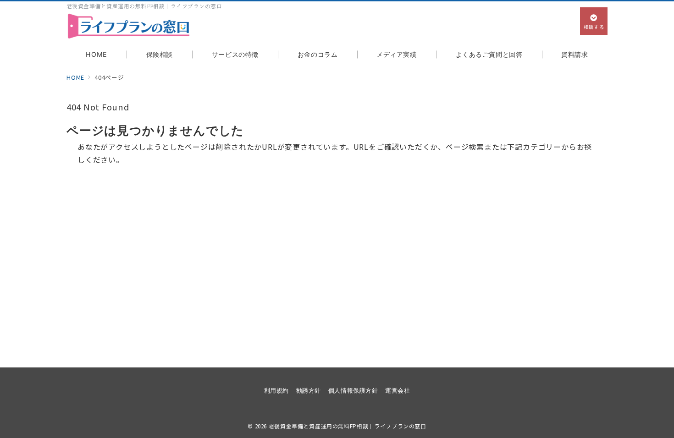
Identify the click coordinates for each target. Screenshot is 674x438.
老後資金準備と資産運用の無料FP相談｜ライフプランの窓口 (347, 426)
